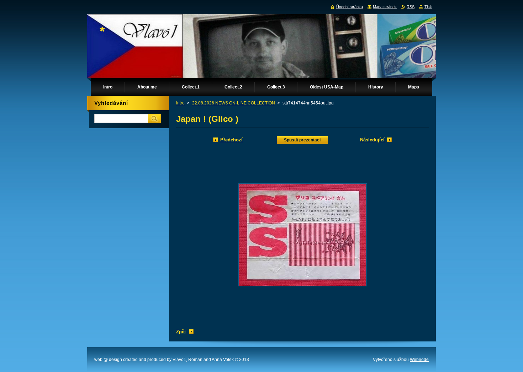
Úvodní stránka (349, 7)
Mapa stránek (385, 7)
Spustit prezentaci (302, 140)
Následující (372, 139)
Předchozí (231, 139)
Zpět (181, 331)
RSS (410, 7)
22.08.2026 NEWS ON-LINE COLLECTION (233, 103)
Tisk (428, 7)
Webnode (419, 359)
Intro (180, 103)
